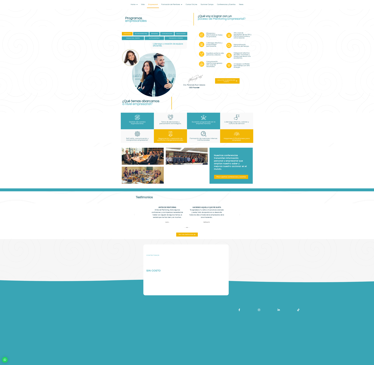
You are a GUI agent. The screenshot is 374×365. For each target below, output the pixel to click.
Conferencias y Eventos (226, 4)
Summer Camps (207, 4)
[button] (134, 215)
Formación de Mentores (170, 4)
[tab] (127, 33)
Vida (143, 4)
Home (133, 4)
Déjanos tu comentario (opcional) (197, 276)
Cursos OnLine (191, 4)
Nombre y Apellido (193, 248)
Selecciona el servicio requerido (197, 262)
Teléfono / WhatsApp (193, 255)
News (241, 4)
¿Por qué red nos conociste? (196, 269)
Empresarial (153, 4)
